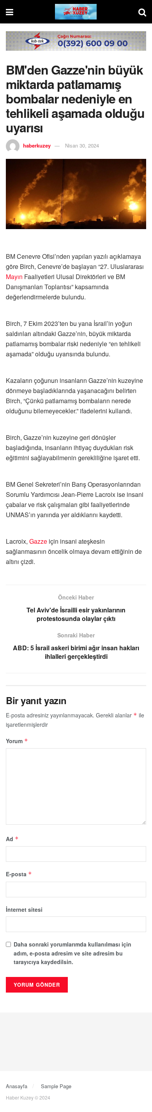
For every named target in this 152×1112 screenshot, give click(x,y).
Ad (12, 839)
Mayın (14, 276)
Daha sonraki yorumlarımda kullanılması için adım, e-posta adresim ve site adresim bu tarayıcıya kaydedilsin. (72, 953)
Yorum (17, 741)
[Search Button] (142, 11)
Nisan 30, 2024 (82, 145)
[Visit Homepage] (76, 12)
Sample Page (56, 1086)
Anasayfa (16, 1086)
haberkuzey (37, 145)
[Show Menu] (9, 11)
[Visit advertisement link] (76, 46)
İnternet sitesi (24, 909)
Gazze (38, 541)
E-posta (19, 874)
